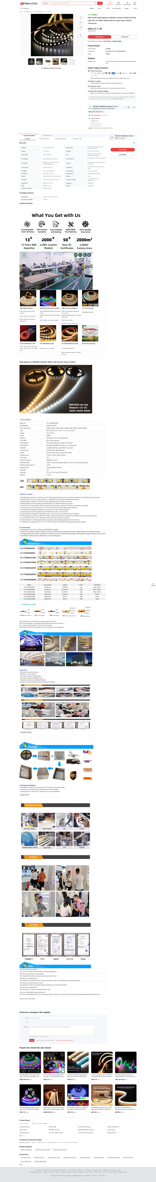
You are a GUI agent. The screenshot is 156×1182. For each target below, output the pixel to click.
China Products (46, 1170)
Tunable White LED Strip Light (42, 1150)
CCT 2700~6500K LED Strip (56, 1132)
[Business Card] (134, 143)
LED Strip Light (48, 11)
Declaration (94, 1175)
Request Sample (117, 41)
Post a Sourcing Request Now (64, 1040)
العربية (86, 1172)
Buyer (99, 8)
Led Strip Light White (98, 1157)
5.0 (116, 138)
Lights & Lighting (27, 11)
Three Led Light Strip (85, 1157)
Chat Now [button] (126, 37)
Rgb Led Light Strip (128, 1157)
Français (57, 1172)
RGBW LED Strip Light (26, 1150)
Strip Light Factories (39, 1157)
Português (51, 1172)
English (40, 1172)
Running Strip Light (24, 1132)
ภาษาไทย (104, 1172)
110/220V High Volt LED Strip (85, 1132)
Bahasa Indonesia (123, 1172)
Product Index (106, 1170)
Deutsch (75, 1172)
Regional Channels (97, 1170)
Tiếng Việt (115, 1172)
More (21, 1164)
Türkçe (109, 1172)
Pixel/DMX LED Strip (54, 1130)
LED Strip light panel (25, 1127)
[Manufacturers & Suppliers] (28, 3)
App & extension (117, 8)
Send (32, 1040)
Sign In (90, 128)
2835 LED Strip (111, 1130)
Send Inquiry (99, 37)
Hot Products (38, 1170)
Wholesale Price (80, 1170)
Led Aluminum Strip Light (113, 1157)
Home (21, 11)
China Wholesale (71, 1170)
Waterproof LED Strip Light (60, 1150)
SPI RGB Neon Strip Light (84, 1127)
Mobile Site (113, 1170)
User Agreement (87, 1175)
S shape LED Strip (111, 1132)
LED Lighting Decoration (38, 11)
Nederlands (81, 1172)
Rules (135, 8)
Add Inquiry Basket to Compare (52, 68)
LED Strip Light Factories (54, 1157)
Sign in (134, 4)
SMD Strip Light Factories (69, 1157)
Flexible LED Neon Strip (113, 1127)
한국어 (91, 1172)
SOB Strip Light (52, 1127)
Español (45, 1172)
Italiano (70, 1172)
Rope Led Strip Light (26, 1161)
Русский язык (63, 1172)
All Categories (25, 8)
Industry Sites (88, 1170)
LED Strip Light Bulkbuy (40, 1161)
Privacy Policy (102, 1175)
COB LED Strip (23, 1130)
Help (107, 8)
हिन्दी (100, 1172)
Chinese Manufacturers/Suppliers (58, 1170)
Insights (119, 1170)
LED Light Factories (26, 1157)
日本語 (95, 1172)
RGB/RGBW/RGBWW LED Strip (86, 1130)
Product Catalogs (42, 1123)
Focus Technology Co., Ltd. (67, 1175)
